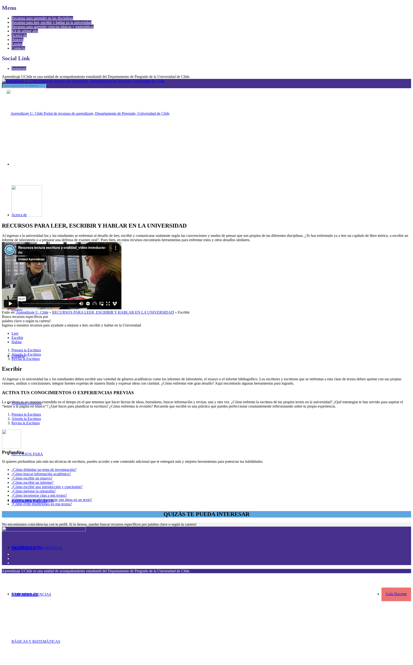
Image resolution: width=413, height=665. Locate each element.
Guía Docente (396, 594)
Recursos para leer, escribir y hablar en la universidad (51, 22)
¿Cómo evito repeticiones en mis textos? (41, 504)
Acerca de (19, 35)
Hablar (16, 342)
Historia (17, 40)
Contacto (18, 48)
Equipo (16, 44)
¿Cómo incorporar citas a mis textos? (39, 495)
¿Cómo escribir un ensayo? (31, 478)
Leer (14, 333)
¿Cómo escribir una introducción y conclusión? (46, 487)
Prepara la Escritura (26, 350)
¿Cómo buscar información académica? (41, 474)
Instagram (18, 68)
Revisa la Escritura (25, 359)
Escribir (17, 338)
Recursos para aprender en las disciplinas (42, 18)
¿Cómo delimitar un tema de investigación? (43, 470)
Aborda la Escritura (26, 354)
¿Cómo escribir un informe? (32, 482)
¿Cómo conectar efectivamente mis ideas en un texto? (51, 500)
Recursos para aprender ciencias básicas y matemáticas (52, 27)
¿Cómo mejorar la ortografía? (33, 491)
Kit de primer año (24, 31)
